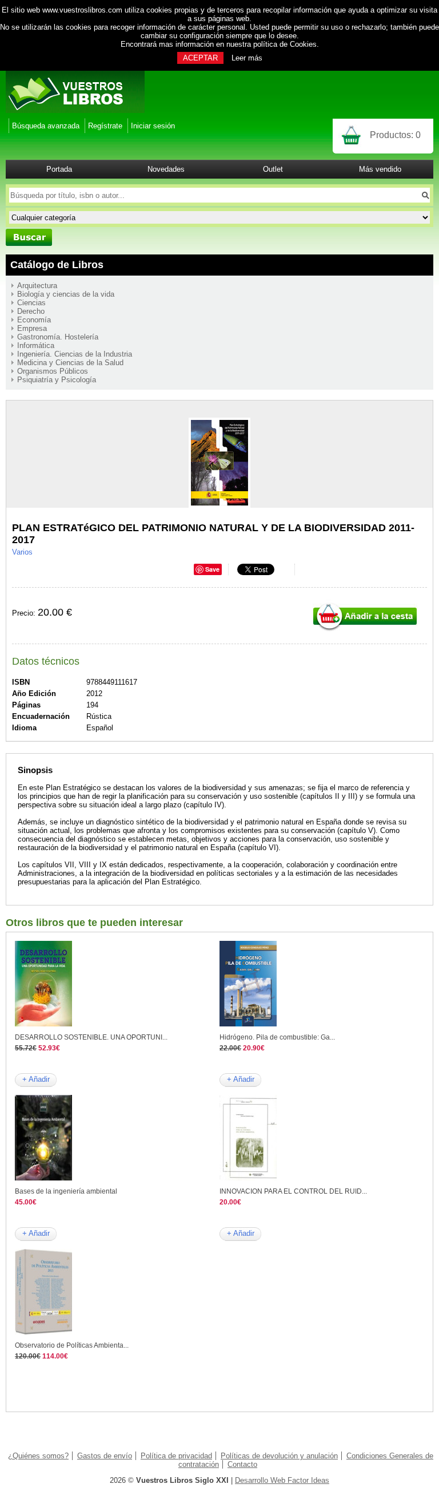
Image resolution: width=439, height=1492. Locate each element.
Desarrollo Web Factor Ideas (282, 1480)
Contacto (242, 1464)
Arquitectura (37, 285)
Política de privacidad (176, 1455)
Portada (59, 169)
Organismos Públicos (52, 371)
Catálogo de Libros (56, 264)
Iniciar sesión (153, 126)
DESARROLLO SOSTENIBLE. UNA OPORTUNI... (91, 1037)
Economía (34, 320)
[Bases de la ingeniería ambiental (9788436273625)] (43, 1178)
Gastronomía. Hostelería (57, 337)
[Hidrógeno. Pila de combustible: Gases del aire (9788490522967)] (248, 1024)
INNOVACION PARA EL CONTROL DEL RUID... (293, 1191)
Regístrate (105, 126)
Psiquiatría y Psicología (56, 379)
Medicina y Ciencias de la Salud (70, 362)
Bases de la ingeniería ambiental (66, 1191)
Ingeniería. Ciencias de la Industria (74, 354)
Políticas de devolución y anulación (279, 1455)
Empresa (32, 328)
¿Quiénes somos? (38, 1455)
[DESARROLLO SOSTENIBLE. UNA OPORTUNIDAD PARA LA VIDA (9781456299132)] (43, 1024)
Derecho (31, 311)
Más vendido (380, 169)
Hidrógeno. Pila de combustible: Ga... (277, 1037)
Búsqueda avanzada (45, 126)
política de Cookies (285, 44)
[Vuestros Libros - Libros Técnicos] (75, 110)
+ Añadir (36, 1079)
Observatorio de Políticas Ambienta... (72, 1345)
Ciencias (31, 302)
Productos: (395, 135)
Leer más (247, 58)
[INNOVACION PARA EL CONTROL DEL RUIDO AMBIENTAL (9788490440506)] (248, 1178)
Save (212, 569)
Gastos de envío (104, 1455)
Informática (35, 345)
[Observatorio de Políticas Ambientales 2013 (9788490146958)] (43, 1332)
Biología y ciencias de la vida (65, 294)
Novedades (166, 169)
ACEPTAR (200, 58)
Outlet (273, 169)
